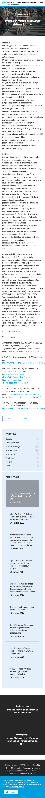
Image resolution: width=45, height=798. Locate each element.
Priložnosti (10, 458)
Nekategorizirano (12, 443)
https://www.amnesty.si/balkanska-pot (22, 351)
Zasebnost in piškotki (27, 774)
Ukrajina (9, 462)
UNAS (8, 466)
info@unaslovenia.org (30, 768)
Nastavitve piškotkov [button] (16, 787)
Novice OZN (10, 454)
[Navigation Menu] (41, 3)
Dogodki (9, 439)
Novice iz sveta (22, 15)
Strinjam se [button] (10, 792)
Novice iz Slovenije (13, 447)
